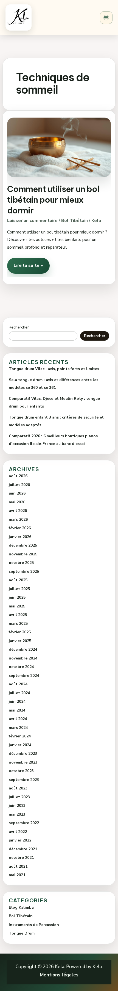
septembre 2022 (24, 823)
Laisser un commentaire (32, 221)
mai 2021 (17, 875)
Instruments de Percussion (34, 924)
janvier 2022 (20, 840)
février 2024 (20, 736)
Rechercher (19, 327)
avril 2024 (18, 718)
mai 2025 (17, 606)
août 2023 (18, 788)
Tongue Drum (22, 933)
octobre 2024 (21, 666)
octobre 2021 (21, 857)
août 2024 (18, 684)
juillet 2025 (19, 588)
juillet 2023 (19, 797)
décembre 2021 (23, 849)
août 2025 (18, 580)
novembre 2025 (23, 554)
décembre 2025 (23, 545)
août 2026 (18, 476)
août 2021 (18, 866)
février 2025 (20, 632)
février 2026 (20, 528)
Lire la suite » (28, 263)
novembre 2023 (23, 762)
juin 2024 (17, 701)
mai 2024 (17, 710)
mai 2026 (17, 502)
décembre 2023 (23, 753)
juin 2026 (17, 493)
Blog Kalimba (21, 907)
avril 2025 (18, 614)
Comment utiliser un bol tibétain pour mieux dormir (53, 200)
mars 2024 (18, 727)
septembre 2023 (24, 779)
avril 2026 (18, 510)
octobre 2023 (21, 770)
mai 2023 (17, 814)
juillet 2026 (19, 484)
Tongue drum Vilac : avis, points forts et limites (54, 368)
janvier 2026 (20, 536)
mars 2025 (18, 623)
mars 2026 (18, 519)
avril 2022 (18, 831)
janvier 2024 (20, 745)
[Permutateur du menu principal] (106, 17)
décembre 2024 (23, 649)
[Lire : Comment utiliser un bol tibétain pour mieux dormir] (59, 147)
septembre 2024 (24, 675)
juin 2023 (17, 805)
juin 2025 (17, 597)
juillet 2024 (19, 693)
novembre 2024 (23, 658)
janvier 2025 (20, 641)
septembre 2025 (24, 571)
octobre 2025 (21, 562)
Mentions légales (59, 975)
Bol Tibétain (74, 221)
